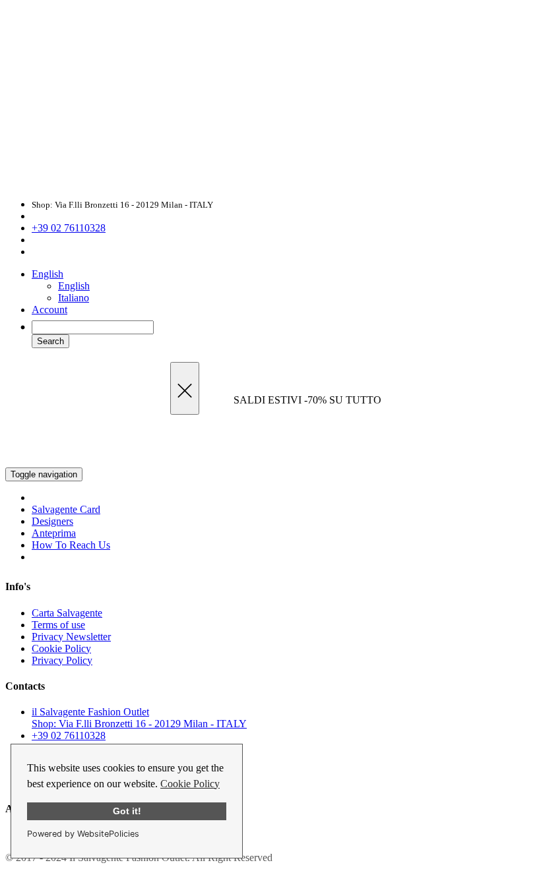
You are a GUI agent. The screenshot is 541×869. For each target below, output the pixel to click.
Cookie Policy (190, 783)
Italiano (73, 297)
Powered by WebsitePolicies (83, 834)
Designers (52, 521)
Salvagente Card (66, 509)
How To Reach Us (71, 545)
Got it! (127, 811)
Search (50, 341)
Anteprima (54, 533)
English (47, 274)
